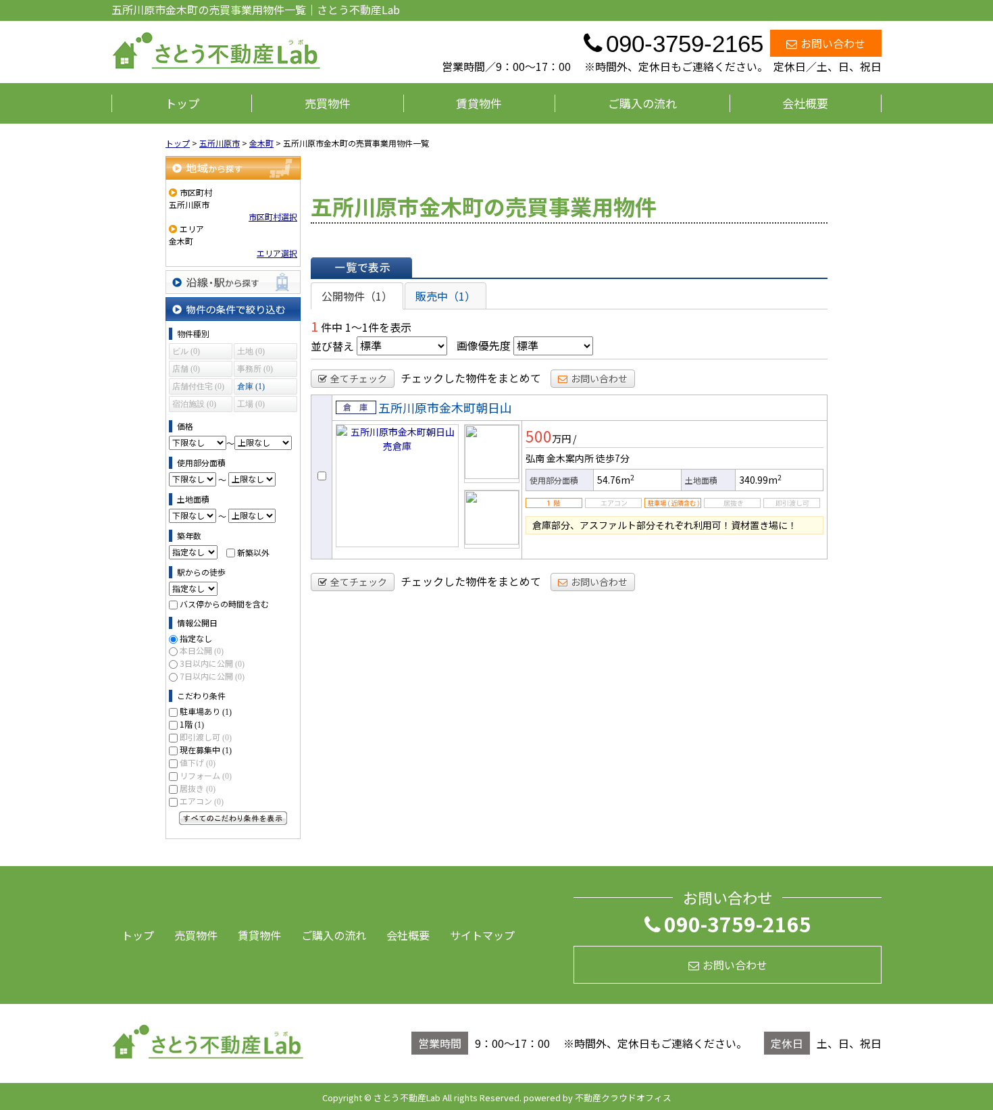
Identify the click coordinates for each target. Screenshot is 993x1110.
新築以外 (253, 551)
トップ (182, 103)
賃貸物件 (479, 103)
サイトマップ (482, 935)
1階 (192, 724)
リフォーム (206, 775)
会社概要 (805, 103)
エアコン (202, 801)
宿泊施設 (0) (194, 404)
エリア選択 (277, 253)
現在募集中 (206, 749)
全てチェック (358, 378)
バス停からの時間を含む (224, 603)
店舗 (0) (186, 369)
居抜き (197, 788)
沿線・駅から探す (233, 282)
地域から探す (233, 168)
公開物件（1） (357, 296)
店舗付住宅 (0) (198, 386)
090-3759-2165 (737, 923)
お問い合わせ (832, 43)
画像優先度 (484, 345)
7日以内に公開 (212, 676)
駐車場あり (206, 711)
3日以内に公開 (212, 663)
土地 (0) (251, 351)
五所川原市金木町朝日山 (445, 407)
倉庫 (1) (251, 386)
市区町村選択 (273, 216)
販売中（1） (445, 296)
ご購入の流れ (642, 103)
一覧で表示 (361, 267)
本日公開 (202, 650)
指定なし (196, 638)
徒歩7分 (613, 458)
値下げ (197, 762)
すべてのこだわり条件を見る (233, 818)
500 (539, 435)
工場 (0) (251, 404)
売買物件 (328, 103)
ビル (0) (186, 351)
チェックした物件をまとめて (471, 378)
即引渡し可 (206, 736)
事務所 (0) (255, 369)
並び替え (332, 345)
